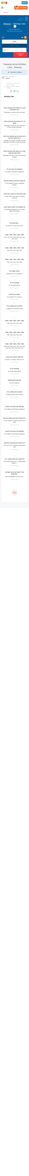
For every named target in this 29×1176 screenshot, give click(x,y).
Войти (25, 2)
